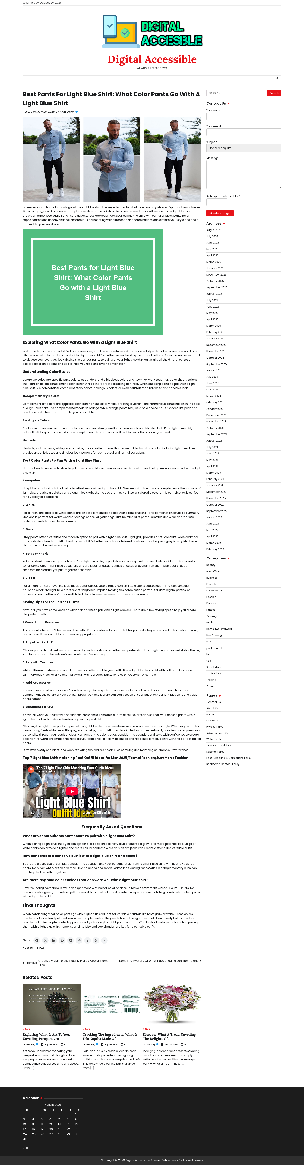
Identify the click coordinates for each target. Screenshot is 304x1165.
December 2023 (216, 415)
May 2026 (212, 249)
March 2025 (213, 326)
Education (212, 584)
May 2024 (212, 389)
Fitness (210, 609)
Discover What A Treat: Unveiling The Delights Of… (169, 1036)
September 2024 (216, 364)
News (41, 948)
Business (211, 578)
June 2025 (212, 306)
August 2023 (214, 440)
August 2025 (214, 294)
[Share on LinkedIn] (53, 940)
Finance (211, 603)
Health (210, 622)
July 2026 (212, 236)
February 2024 (215, 402)
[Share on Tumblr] (87, 940)
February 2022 (215, 549)
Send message (220, 213)
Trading (211, 680)
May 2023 (212, 460)
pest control (214, 648)
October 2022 (215, 504)
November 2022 (216, 498)
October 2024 (215, 358)
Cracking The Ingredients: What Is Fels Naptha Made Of (110, 1036)
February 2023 (215, 479)
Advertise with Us (217, 733)
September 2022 (216, 511)
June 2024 (212, 383)
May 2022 (212, 530)
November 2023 (216, 421)
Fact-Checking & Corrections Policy (228, 758)
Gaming (211, 616)
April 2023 (212, 466)
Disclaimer (213, 720)
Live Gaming (214, 635)
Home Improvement (219, 629)
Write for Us (213, 739)
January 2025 (214, 338)
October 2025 (215, 281)
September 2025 (216, 287)
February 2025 (215, 332)
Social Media (214, 667)
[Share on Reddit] (79, 940)
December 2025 (216, 274)
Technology (213, 673)
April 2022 (212, 536)
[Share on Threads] (96, 940)
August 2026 (214, 230)
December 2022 (216, 492)
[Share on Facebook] (36, 940)
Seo (208, 660)
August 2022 (214, 517)
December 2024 (216, 345)
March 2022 (213, 543)
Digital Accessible (152, 59)
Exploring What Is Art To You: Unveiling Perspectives (46, 1036)
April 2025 (212, 319)
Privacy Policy (214, 727)
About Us (212, 708)
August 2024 (214, 370)
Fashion (211, 597)
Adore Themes (193, 1160)
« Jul (25, 1148)
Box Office (213, 571)
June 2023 (212, 453)
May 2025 (212, 313)
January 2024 (215, 409)
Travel (210, 686)
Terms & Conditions (219, 745)
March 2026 (213, 262)
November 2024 (216, 351)
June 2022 (212, 524)
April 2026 (212, 255)
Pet (208, 654)
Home (210, 714)
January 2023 (214, 485)
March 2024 (213, 396)
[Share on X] (45, 940)
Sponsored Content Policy (222, 764)
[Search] (277, 78)
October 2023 (215, 428)
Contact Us (213, 702)
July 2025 (212, 300)
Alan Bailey (67, 112)
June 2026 (212, 243)
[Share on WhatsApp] (62, 940)
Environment (214, 590)
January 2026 (214, 268)
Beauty (210, 565)
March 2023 (213, 472)
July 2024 (212, 377)
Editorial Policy (215, 751)
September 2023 (216, 434)
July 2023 (212, 447)
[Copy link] (104, 940)
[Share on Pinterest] (70, 940)
